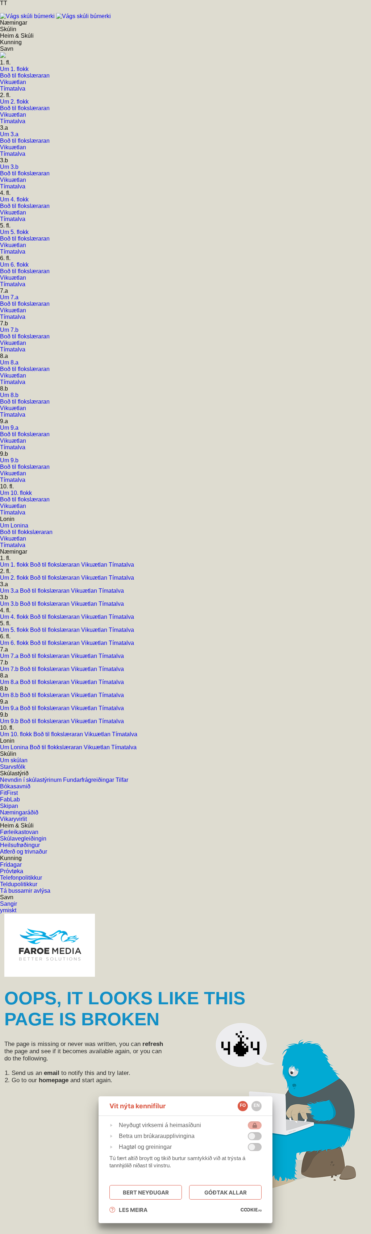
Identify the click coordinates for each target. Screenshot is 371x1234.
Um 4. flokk (15, 617)
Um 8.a (10, 682)
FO (243, 1105)
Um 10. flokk (16, 734)
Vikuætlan (95, 565)
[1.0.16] (251, 1209)
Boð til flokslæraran (55, 565)
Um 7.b (10, 669)
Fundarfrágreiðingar (89, 780)
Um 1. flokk (15, 565)
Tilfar (122, 780)
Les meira (133, 1209)
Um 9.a (10, 708)
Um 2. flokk (15, 578)
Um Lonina (15, 747)
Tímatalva (121, 565)
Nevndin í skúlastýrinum (31, 780)
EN (257, 1105)
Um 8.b (10, 695)
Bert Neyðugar (146, 1192)
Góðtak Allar (225, 1192)
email (51, 1073)
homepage (53, 1080)
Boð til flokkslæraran (57, 747)
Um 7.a (10, 656)
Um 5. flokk (15, 630)
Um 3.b (10, 604)
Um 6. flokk (15, 643)
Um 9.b (10, 721)
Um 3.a (10, 591)
